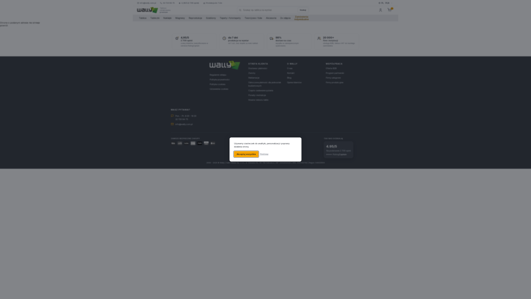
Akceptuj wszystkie (246, 154)
